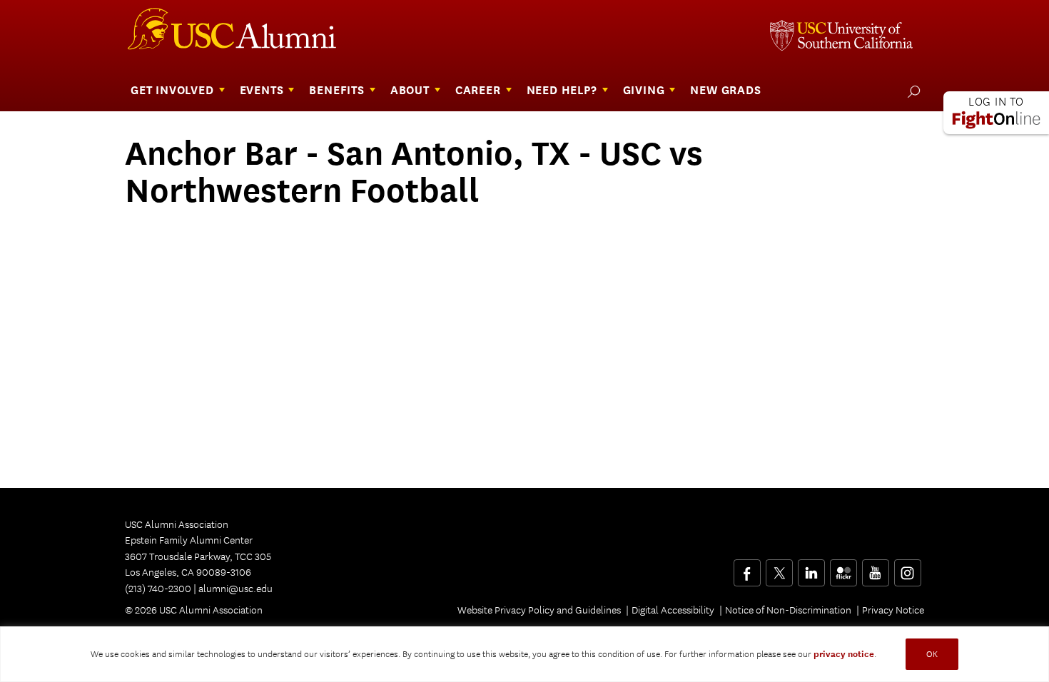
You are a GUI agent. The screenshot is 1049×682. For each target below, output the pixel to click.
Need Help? (562, 90)
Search (911, 91)
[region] (524, 654)
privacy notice (844, 654)
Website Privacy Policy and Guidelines (539, 610)
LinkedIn (811, 567)
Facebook (747, 567)
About (410, 90)
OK (932, 653)
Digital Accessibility (673, 610)
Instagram (907, 567)
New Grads (725, 90)
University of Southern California (841, 37)
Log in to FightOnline (996, 112)
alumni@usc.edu (235, 588)
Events (262, 90)
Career (478, 90)
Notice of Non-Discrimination (788, 610)
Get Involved (172, 90)
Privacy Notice (893, 610)
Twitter (779, 567)
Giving (644, 90)
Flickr (844, 567)
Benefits (336, 90)
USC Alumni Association (240, 34)
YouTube (875, 567)
